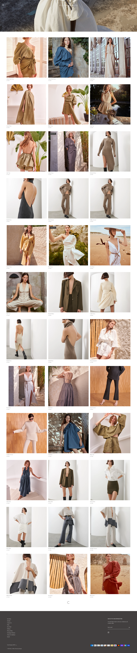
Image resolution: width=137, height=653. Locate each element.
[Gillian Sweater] (110, 198)
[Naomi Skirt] (110, 480)
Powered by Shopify (18, 649)
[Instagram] (108, 632)
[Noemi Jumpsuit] (110, 339)
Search (8, 637)
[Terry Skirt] (26, 527)
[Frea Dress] (110, 245)
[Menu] (3, 5)
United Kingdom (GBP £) (11, 645)
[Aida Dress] (26, 480)
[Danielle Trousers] (68, 527)
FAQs (8, 625)
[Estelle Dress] (26, 198)
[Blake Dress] (68, 104)
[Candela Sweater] (26, 433)
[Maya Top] (110, 433)
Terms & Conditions (11, 635)
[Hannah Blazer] (68, 292)
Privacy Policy (10, 631)
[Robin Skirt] (68, 480)
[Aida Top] (110, 104)
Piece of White (12, 649)
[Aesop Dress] (26, 104)
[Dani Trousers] (68, 198)
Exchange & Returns (11, 633)
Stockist (8, 621)
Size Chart (9, 627)
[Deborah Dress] (110, 151)
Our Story (9, 619)
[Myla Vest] (26, 292)
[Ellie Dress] (68, 386)
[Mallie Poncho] (26, 574)
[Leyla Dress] (110, 57)
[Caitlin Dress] (110, 292)
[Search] (130, 5)
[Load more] (68, 602)
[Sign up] (129, 627)
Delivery (8, 629)
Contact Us (9, 623)
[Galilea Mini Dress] (26, 57)
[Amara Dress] (26, 245)
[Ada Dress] (68, 433)
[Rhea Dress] (110, 574)
